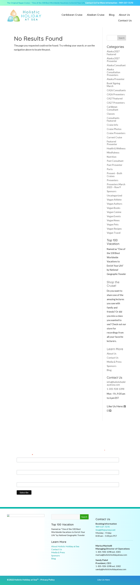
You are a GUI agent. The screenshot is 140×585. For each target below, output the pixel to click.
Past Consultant (115, 160)
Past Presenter (114, 165)
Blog (111, 15)
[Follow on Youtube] (122, 579)
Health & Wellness (116, 148)
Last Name (22, 479)
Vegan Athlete (114, 199)
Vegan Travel (113, 232)
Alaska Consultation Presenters (113, 72)
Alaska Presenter (116, 79)
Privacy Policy (47, 579)
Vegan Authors (114, 203)
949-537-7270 (126, 3)
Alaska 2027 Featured (113, 53)
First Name (22, 467)
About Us (124, 15)
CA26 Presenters (116, 94)
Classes (111, 113)
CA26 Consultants (116, 90)
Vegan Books (113, 208)
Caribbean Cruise (72, 15)
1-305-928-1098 (115, 388)
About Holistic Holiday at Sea (65, 546)
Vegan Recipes (114, 228)
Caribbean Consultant (112, 108)
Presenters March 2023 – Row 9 (116, 185)
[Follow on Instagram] (117, 579)
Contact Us (125, 20)
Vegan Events (114, 216)
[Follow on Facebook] (111, 579)
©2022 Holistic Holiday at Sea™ (23, 579)
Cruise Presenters (116, 133)
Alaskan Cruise (95, 15)
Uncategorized (114, 195)
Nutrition (111, 156)
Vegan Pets (113, 224)
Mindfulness (113, 152)
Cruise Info (112, 124)
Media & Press (114, 361)
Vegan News (113, 220)
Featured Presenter (112, 143)
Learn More (115, 349)
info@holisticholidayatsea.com (116, 383)
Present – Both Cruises (114, 174)
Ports (110, 169)
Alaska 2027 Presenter (113, 60)
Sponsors (111, 191)
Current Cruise (114, 137)
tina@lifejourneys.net (105, 529)
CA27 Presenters (116, 102)
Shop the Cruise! (113, 284)
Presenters (112, 180)
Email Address (25, 455)
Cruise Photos (114, 129)
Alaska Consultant (116, 65)
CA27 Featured (114, 98)
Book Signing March (113, 84)
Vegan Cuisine (114, 212)
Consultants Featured (113, 119)
